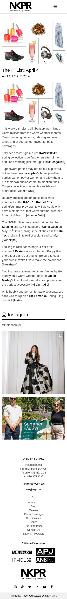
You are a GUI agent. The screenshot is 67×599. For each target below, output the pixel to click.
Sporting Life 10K (13, 226)
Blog (33, 506)
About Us (33, 502)
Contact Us (33, 529)
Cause (33, 522)
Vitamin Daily (25, 190)
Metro (18, 300)
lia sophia (30, 173)
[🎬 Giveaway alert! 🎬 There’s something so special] (33, 362)
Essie (19, 251)
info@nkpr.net (33, 489)
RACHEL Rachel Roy (37, 202)
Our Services (33, 518)
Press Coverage (33, 514)
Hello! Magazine (53, 162)
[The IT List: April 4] (33, 42)
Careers (33, 510)
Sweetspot (9, 240)
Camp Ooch (50, 226)
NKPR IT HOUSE (33, 533)
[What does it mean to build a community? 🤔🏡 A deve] (33, 428)
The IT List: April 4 (20, 70)
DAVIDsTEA (47, 153)
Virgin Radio (40, 284)
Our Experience (34, 526)
